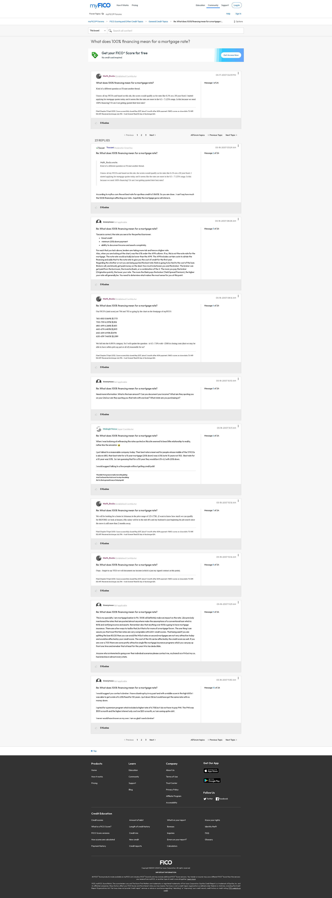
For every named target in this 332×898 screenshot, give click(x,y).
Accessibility (171, 802)
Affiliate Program (173, 796)
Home (94, 770)
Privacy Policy (172, 789)
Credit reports (135, 846)
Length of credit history (139, 826)
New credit (134, 839)
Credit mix (133, 833)
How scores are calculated (103, 839)
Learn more (191, 879)
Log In (237, 5)
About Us (170, 770)
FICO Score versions (100, 833)
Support (225, 5)
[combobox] (175, 31)
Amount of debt (136, 820)
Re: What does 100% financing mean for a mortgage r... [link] (198, 21)
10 (214, 687)
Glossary (209, 839)
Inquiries (170, 833)
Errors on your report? (177, 839)
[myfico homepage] (100, 5)
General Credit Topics (158, 21)
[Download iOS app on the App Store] (211, 771)
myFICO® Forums (114, 14)
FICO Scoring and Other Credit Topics (126, 21)
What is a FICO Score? (101, 826)
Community (213, 5)
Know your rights (212, 820)
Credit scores (97, 820)
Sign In (238, 13)
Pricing (135, 5)
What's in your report (176, 820)
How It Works (123, 5)
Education (200, 5)
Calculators (172, 846)
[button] (238, 72)
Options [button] (239, 21)
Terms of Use (172, 776)
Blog (131, 789)
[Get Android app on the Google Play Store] (212, 780)
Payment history (98, 846)
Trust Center (171, 783)
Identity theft (211, 826)
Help (228, 13)
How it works (97, 776)
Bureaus (170, 826)
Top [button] (95, 751)
